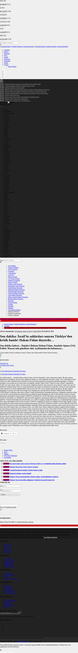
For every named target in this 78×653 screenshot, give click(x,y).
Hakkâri (6, 163)
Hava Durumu (12, 269)
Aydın (6, 124)
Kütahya (7, 187)
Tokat (6, 218)
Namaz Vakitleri (13, 267)
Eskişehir (7, 155)
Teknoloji (7, 61)
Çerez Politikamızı (23, 641)
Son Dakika (12, 266)
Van (5, 227)
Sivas (6, 214)
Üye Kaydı (7, 546)
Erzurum (7, 154)
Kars (5, 174)
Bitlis (5, 132)
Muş (5, 198)
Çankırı (6, 141)
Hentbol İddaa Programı (16, 291)
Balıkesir (7, 126)
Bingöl (6, 130)
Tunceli (6, 222)
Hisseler (10, 308)
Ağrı (5, 115)
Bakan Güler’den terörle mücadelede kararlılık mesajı (22, 97)
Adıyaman (7, 111)
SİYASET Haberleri (10, 456)
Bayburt (6, 235)
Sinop (6, 212)
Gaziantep (7, 157)
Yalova (6, 249)
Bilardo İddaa (8, 564)
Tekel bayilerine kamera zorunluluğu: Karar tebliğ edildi (23, 84)
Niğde (6, 201)
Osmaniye (7, 255)
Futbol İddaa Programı (15, 288)
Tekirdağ (7, 216)
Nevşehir (7, 200)
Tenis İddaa (7, 604)
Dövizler (11, 301)
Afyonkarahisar (9, 113)
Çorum (6, 143)
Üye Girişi (7, 545)
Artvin (6, 122)
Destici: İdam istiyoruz (12, 95)
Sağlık (6, 57)
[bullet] (15, 495)
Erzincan (7, 152)
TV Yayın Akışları (14, 279)
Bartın (6, 244)
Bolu (5, 133)
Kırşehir (6, 181)
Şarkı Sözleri (12, 66)
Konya (6, 185)
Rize (5, 205)
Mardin (6, 194)
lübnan (6, 454)
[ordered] (13, 495)
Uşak (5, 225)
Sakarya (6, 207)
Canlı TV (11, 275)
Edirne (6, 148)
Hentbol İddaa (8, 563)
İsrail (5, 452)
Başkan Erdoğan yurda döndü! (15, 88)
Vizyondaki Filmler (14, 310)
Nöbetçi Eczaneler (14, 280)
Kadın (6, 63)
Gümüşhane (8, 161)
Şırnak (6, 242)
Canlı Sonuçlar (9, 575)
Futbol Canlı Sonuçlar (15, 284)
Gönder (3, 494)
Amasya (6, 117)
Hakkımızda (8, 550)
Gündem (7, 50)
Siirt (5, 211)
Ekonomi (7, 59)
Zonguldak (7, 231)
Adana (6, 110)
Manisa (6, 190)
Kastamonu (7, 176)
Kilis (5, 253)
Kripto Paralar (12, 302)
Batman (6, 240)
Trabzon (6, 220)
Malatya (6, 189)
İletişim (6, 552)
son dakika (7, 457)
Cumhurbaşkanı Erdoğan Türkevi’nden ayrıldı (20, 86)
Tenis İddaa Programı (15, 295)
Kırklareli (7, 179)
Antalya (6, 121)
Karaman (7, 236)
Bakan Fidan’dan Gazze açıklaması (16, 99)
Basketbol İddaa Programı (16, 290)
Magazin (7, 54)
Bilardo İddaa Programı (15, 299)
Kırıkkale (7, 238)
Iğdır (5, 247)
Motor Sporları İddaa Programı (18, 297)
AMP (6, 607)
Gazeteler (11, 271)
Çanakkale (7, 139)
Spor (5, 55)
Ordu (5, 203)
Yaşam (6, 65)
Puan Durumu (12, 277)
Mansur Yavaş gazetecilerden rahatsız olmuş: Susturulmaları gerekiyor (27, 89)
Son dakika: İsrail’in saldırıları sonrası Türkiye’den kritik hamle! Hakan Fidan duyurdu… (43, 319)
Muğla (6, 196)
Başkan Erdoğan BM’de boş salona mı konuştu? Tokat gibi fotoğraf (26, 93)
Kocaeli (6, 183)
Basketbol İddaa (9, 561)
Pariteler (10, 306)
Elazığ (6, 150)
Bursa (6, 137)
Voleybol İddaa (9, 566)
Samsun (6, 209)
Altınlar (10, 304)
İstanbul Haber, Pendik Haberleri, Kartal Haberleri (20, 324)
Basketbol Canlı (9, 605)
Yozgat (6, 229)
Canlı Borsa (12, 273)
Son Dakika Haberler (50, 537)
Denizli (6, 144)
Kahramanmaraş (9, 192)
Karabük (7, 251)
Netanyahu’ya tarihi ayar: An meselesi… (18, 101)
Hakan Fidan (8, 450)
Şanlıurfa (7, 223)
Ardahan (7, 246)
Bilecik (6, 128)
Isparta (6, 166)
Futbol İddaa (8, 559)
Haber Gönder (12, 282)
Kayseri (6, 178)
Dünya (6, 52)
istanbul (6, 170)
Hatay (6, 165)
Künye (6, 548)
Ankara (6, 119)
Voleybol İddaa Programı (16, 293)
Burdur (6, 135)
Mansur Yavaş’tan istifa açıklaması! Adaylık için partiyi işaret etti (25, 91)
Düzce (6, 257)
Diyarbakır (7, 146)
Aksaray (6, 233)
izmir (5, 172)
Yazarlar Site (8, 602)
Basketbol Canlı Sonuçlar (16, 286)
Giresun (6, 159)
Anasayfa (3, 319)
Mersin (6, 168)
